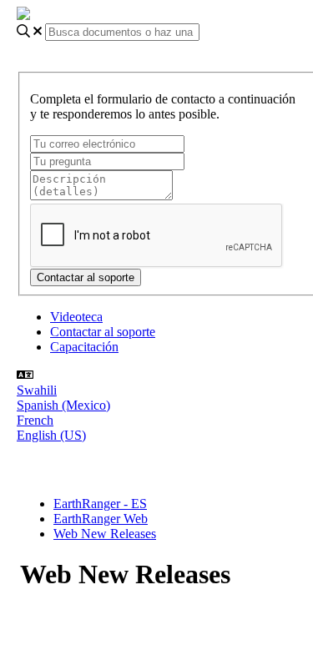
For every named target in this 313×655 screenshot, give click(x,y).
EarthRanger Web (100, 518)
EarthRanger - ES (100, 503)
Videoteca (76, 317)
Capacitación (84, 347)
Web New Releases (104, 534)
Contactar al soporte (102, 332)
